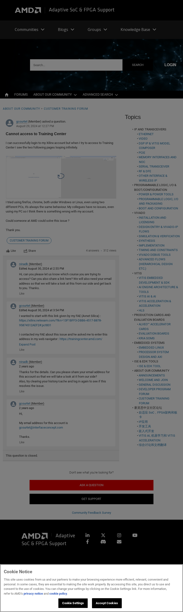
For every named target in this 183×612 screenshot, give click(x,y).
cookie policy (58, 593)
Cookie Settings (73, 603)
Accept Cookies (107, 603)
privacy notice (33, 593)
